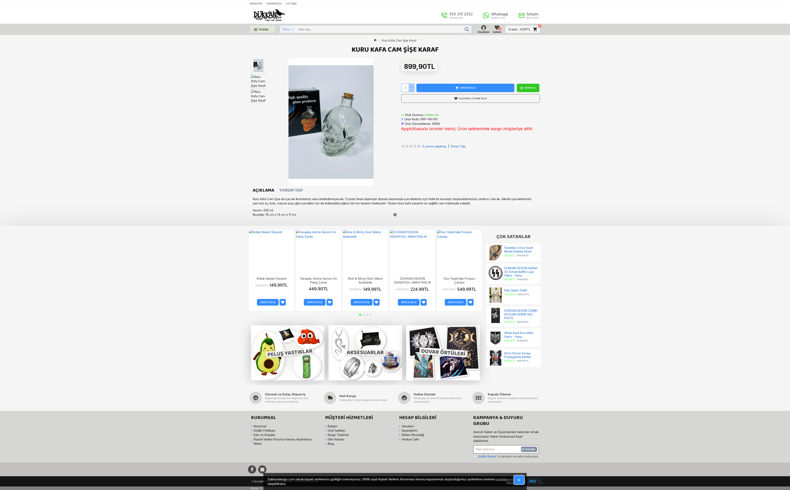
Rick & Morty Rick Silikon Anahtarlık (365, 281)
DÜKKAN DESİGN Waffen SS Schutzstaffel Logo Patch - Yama (521, 271)
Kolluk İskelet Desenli (271, 278)
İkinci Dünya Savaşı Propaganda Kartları (517, 355)
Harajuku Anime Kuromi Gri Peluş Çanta (318, 281)
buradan (501, 479)
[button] (360, 315)
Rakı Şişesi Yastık (515, 290)
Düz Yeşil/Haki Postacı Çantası (459, 281)
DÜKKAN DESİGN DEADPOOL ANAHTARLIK (412, 281)
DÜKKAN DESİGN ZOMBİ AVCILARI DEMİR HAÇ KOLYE (520, 314)
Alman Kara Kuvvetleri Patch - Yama (519, 334)
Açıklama (263, 190)
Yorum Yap (291, 190)
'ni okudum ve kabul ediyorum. (508, 456)
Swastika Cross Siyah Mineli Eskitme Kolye (518, 249)
